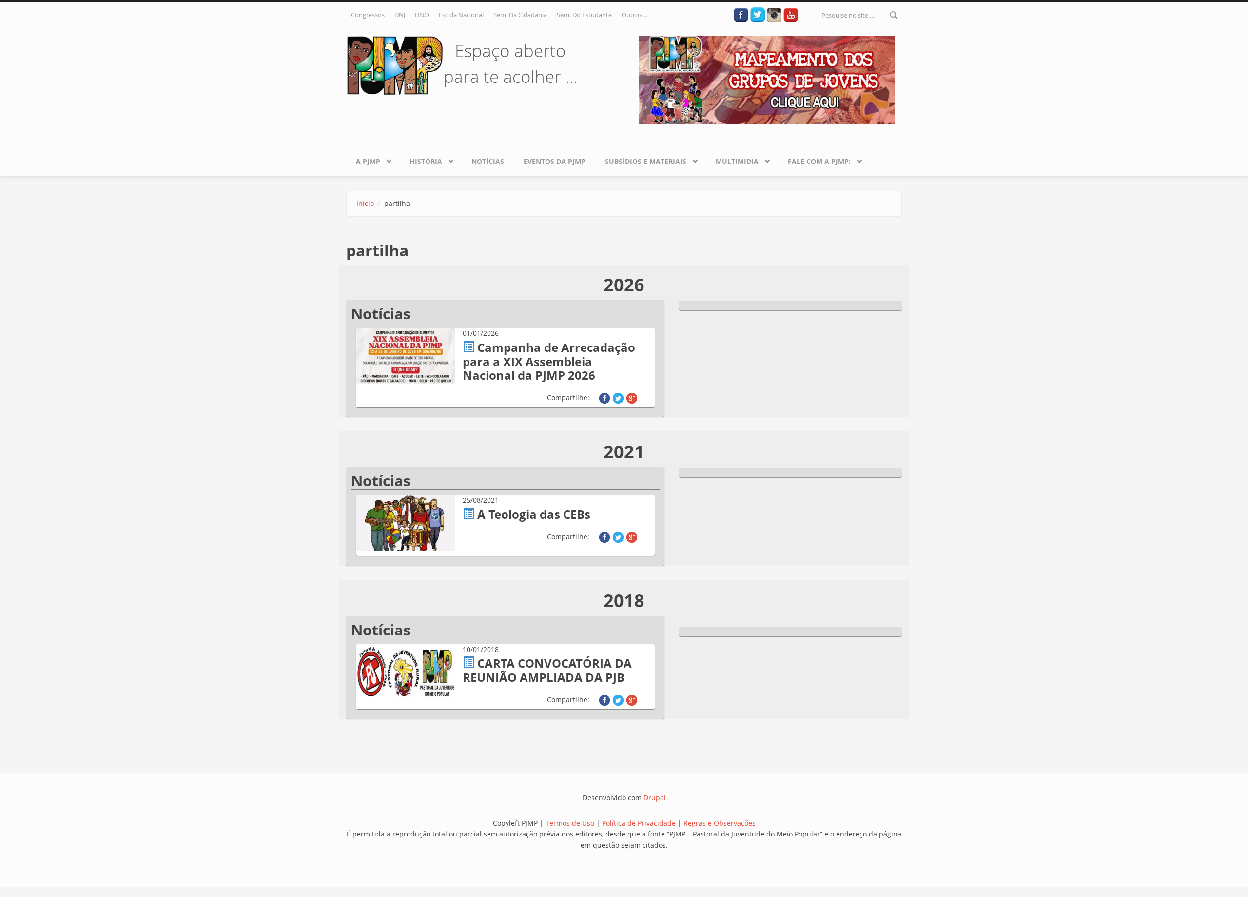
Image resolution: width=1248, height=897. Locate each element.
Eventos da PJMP (554, 161)
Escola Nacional (461, 14)
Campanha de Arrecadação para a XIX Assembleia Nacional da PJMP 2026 (549, 361)
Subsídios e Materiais (640, 159)
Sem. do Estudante (584, 14)
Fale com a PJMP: (814, 159)
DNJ (399, 14)
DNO (422, 14)
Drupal (655, 797)
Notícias (487, 161)
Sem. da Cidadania (520, 14)
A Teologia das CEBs (533, 514)
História (421, 159)
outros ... (635, 14)
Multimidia (732, 159)
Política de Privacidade (640, 823)
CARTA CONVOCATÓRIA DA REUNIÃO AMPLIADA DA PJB (547, 670)
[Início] (395, 64)
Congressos (368, 14)
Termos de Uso (570, 823)
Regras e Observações (719, 823)
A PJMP (363, 159)
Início (365, 203)
